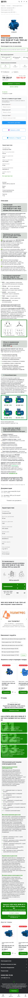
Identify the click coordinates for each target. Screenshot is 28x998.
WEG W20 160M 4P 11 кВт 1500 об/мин (8, 593)
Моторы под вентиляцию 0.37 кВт (10, 655)
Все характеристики (7, 176)
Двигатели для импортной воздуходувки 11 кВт (14, 638)
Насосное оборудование (7, 967)
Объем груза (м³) (6, 109)
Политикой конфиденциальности (19, 985)
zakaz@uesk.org (13, 473)
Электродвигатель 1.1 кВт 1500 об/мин (11, 642)
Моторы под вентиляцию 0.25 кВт (10, 651)
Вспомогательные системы (8, 964)
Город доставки (6, 115)
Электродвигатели (6, 961)
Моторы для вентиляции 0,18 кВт (10, 648)
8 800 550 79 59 (7, 975)
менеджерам (14, 465)
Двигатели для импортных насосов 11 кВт (12, 645)
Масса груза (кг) (6, 104)
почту (20, 730)
